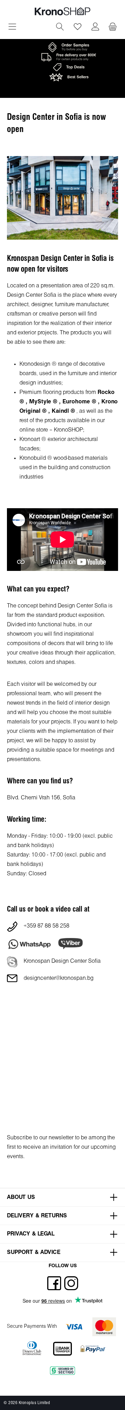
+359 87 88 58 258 (46, 926)
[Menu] (12, 28)
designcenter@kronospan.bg (58, 978)
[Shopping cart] (113, 28)
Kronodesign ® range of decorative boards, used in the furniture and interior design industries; (68, 374)
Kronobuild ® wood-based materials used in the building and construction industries (64, 468)
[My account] (95, 28)
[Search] (60, 28)
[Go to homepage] (62, 11)
